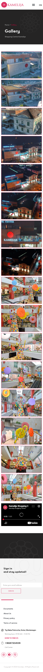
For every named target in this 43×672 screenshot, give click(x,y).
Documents (8, 609)
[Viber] (15, 654)
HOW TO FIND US (11, 638)
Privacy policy (9, 618)
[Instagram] (3, 654)
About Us (7, 613)
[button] (33, 4)
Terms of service (10, 623)
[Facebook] (9, 654)
